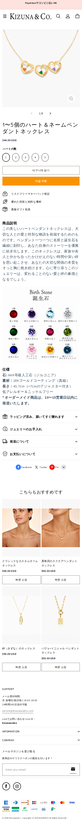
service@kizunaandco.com (17, 710)
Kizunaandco (15, 818)
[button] (5, 16)
